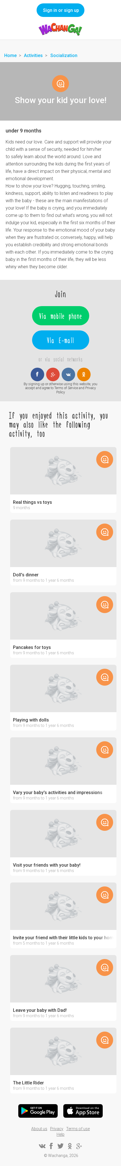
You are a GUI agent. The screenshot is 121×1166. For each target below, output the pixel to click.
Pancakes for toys (32, 647)
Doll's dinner (26, 575)
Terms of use (78, 1128)
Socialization (63, 55)
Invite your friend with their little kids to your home (63, 938)
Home (10, 55)
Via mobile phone (60, 316)
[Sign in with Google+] (53, 374)
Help (60, 1134)
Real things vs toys (32, 502)
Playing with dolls (31, 720)
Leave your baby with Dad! (40, 1010)
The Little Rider (28, 1083)
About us (39, 1128)
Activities (33, 55)
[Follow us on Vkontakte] (42, 1146)
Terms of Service (66, 388)
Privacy (56, 1128)
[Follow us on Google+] (79, 1146)
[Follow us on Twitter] (60, 1146)
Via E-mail (60, 340)
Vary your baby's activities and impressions (57, 792)
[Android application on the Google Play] (38, 1111)
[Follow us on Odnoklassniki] (70, 1146)
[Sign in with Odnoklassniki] (84, 374)
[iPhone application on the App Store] (83, 1111)
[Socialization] (60, 83)
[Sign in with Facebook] (37, 374)
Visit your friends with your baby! (46, 865)
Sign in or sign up (61, 10)
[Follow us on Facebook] (51, 1146)
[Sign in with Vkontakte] (68, 374)
